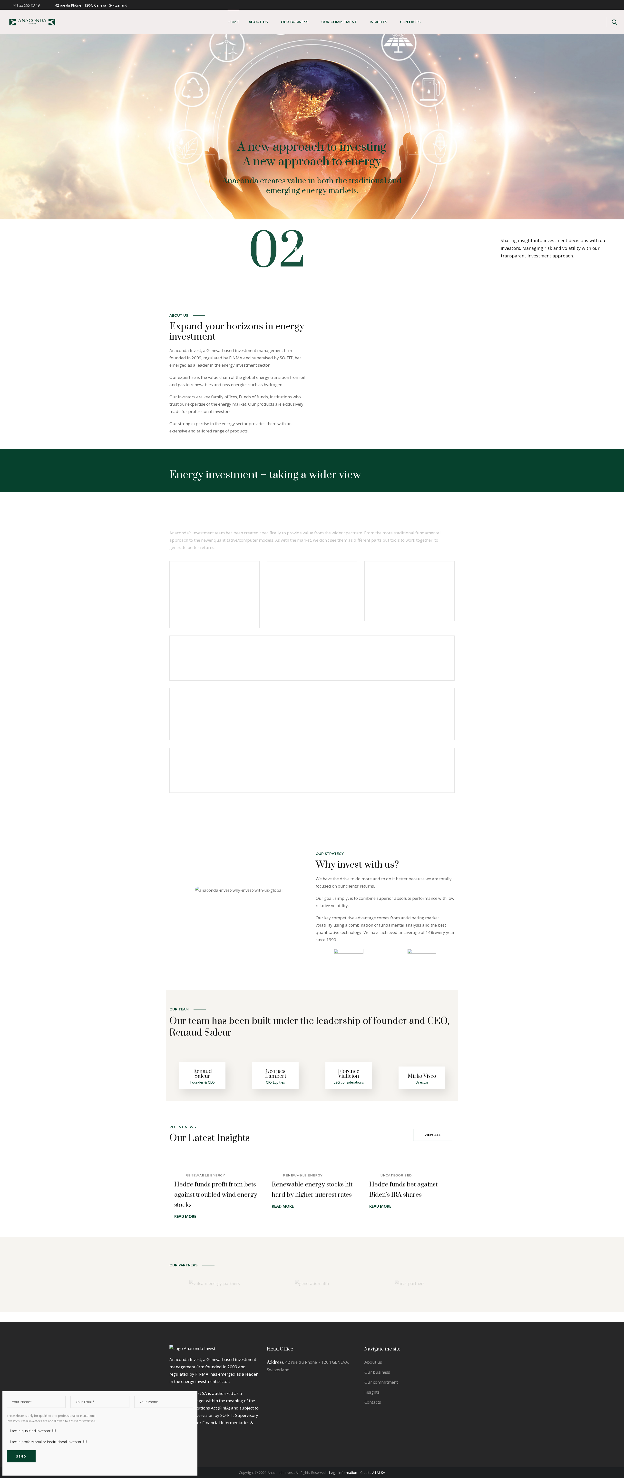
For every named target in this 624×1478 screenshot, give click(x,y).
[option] (214, 1187)
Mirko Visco (422, 1076)
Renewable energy (205, 1175)
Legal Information (343, 1472)
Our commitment (381, 1382)
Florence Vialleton (348, 1073)
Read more (240, 620)
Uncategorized (396, 1175)
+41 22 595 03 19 (25, 5)
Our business (377, 1372)
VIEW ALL (432, 1135)
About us (373, 1362)
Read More (185, 1216)
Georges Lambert (275, 1073)
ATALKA (378, 1472)
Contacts (372, 1402)
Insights (372, 1392)
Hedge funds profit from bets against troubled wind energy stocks (215, 1195)
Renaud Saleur (202, 1073)
